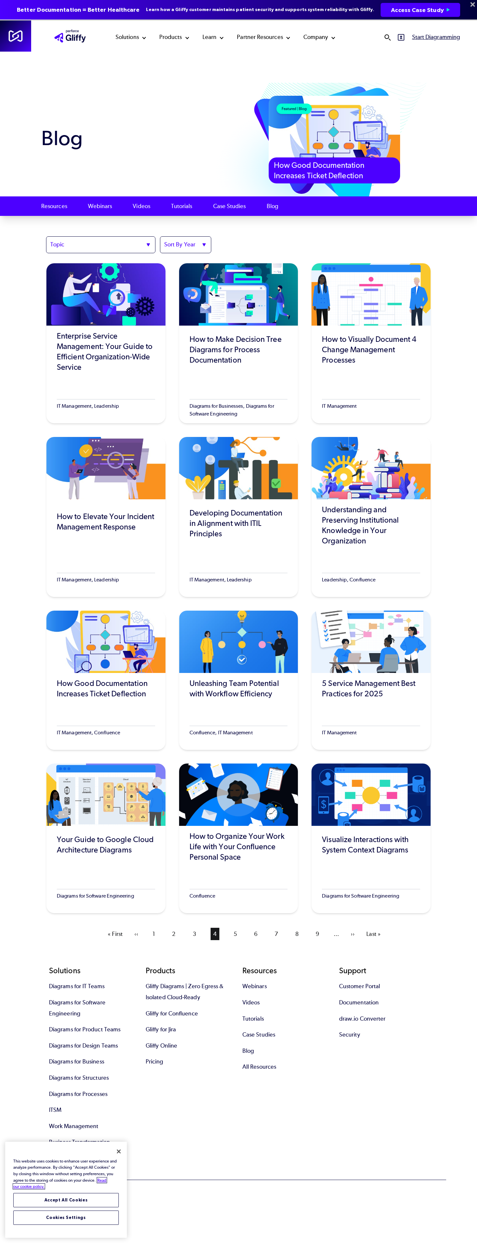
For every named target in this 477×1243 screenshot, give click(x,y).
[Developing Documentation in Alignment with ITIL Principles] (238, 517)
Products (170, 37)
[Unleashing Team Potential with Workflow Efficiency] (238, 680)
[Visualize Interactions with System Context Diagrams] (371, 838)
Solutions (127, 37)
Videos (141, 206)
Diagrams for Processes (78, 1094)
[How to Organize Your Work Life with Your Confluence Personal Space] (238, 838)
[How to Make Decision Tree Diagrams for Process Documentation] (238, 343)
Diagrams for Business (76, 1061)
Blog (272, 206)
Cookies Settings (66, 1217)
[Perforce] (15, 36)
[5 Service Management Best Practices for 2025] (371, 680)
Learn (209, 37)
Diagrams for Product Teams (84, 1029)
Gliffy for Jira (161, 1029)
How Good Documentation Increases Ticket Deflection (319, 170)
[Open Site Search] (387, 37)
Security (349, 1034)
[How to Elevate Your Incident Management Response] (106, 517)
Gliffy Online (161, 1045)
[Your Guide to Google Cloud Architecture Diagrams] (106, 838)
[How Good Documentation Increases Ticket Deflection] (106, 680)
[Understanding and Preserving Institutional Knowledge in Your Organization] (371, 517)
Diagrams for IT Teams (76, 986)
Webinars (100, 206)
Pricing (155, 1061)
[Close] (119, 1151)
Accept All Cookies (66, 1200)
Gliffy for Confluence (172, 1013)
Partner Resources (260, 37)
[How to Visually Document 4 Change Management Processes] (371, 343)
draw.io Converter (362, 1018)
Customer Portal (359, 986)
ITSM (55, 1109)
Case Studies (229, 206)
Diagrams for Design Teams (83, 1045)
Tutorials (181, 206)
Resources (54, 206)
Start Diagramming (436, 37)
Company (315, 37)
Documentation (359, 1002)
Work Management (73, 1126)
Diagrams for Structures (79, 1077)
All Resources (259, 1066)
